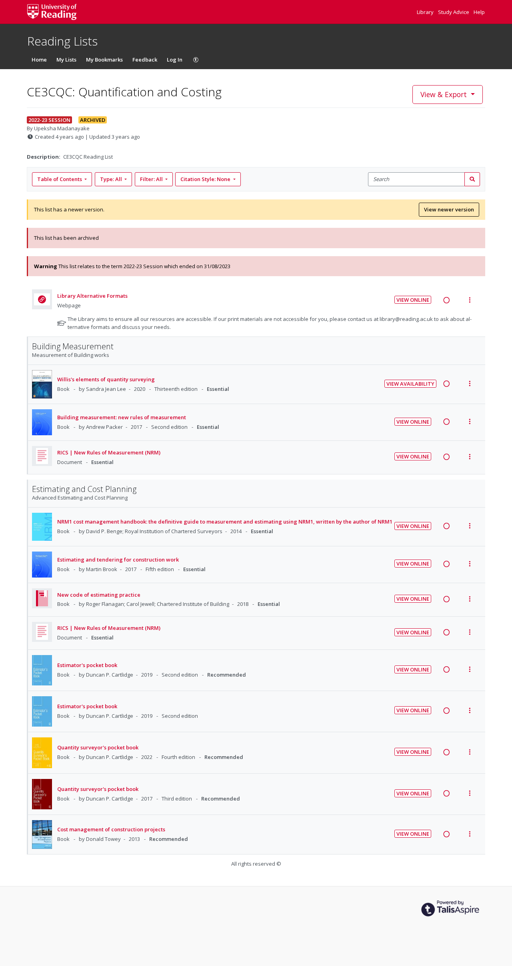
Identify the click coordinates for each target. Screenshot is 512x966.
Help (479, 12)
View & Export (443, 94)
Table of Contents (59, 179)
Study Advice (454, 12)
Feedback (144, 59)
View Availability (410, 383)
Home (39, 59)
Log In (174, 59)
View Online (412, 299)
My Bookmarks (104, 59)
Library (426, 12)
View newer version (449, 209)
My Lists (66, 59)
